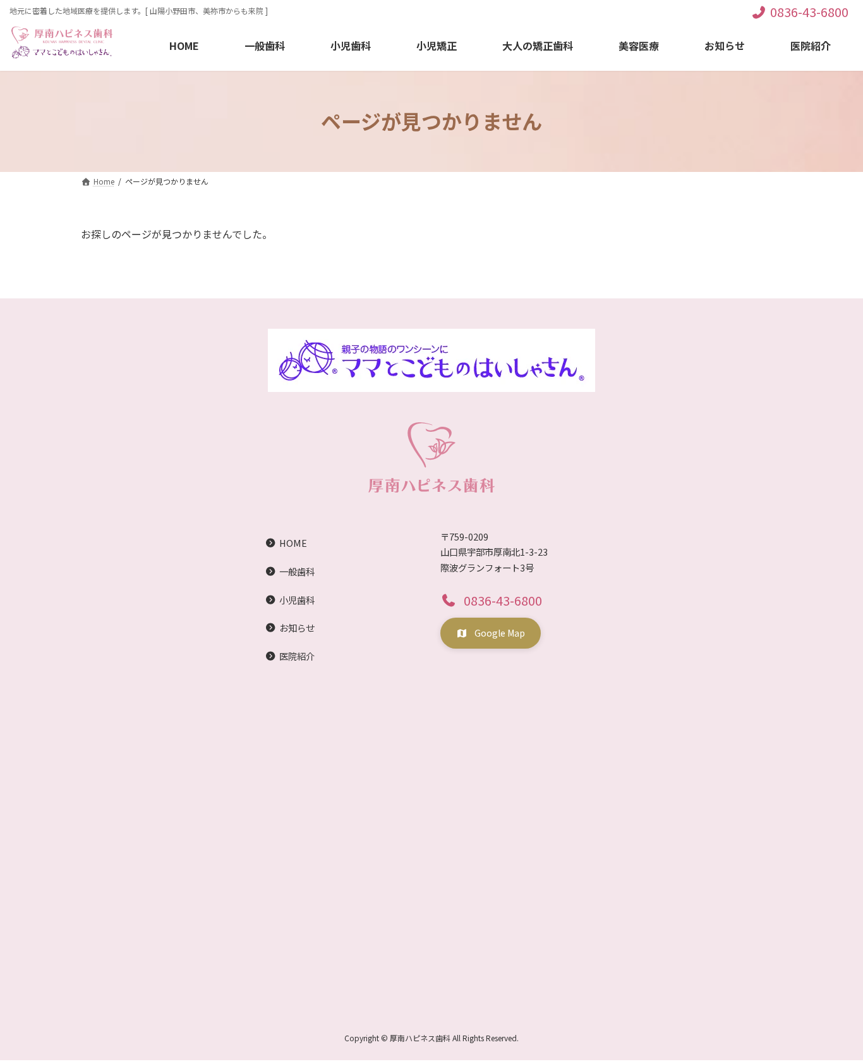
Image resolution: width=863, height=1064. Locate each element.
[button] (490, 599)
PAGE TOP (833, 1020)
